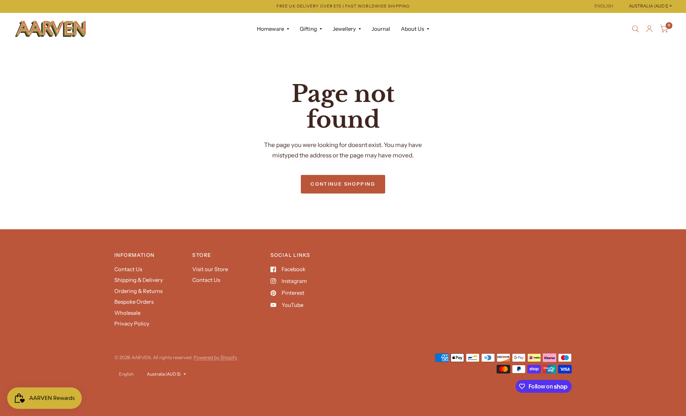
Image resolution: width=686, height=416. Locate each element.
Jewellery (344, 28)
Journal (381, 28)
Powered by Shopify (215, 357)
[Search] (635, 29)
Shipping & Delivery (138, 279)
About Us (412, 28)
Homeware (270, 28)
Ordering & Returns (138, 291)
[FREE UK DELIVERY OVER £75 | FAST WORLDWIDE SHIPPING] (343, 6)
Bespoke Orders (134, 301)
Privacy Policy (131, 323)
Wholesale (127, 312)
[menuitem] (273, 29)
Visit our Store (210, 269)
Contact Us (128, 269)
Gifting (308, 28)
